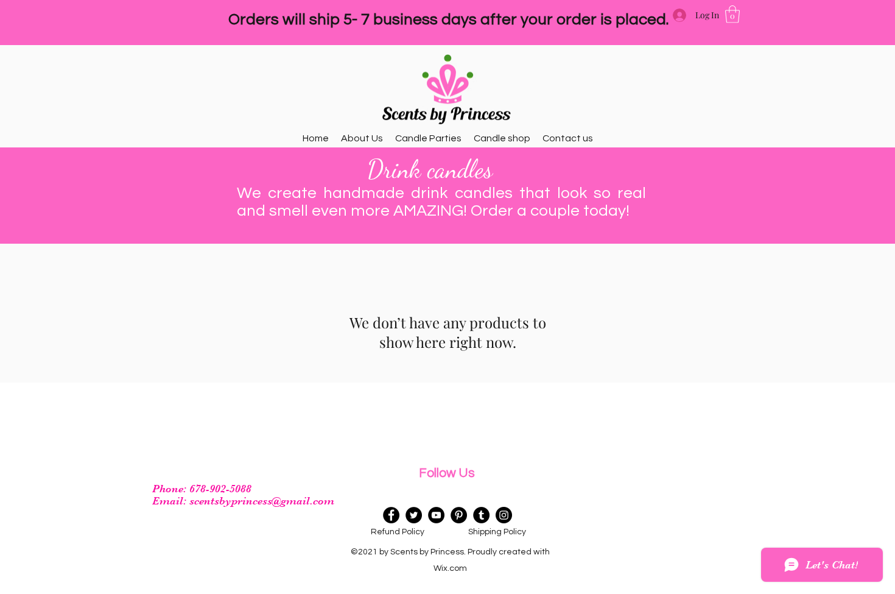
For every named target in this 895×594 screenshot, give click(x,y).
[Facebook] (391, 515)
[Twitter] (413, 515)
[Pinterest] (459, 515)
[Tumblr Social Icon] (481, 515)
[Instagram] (504, 515)
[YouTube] (436, 515)
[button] (732, 14)
